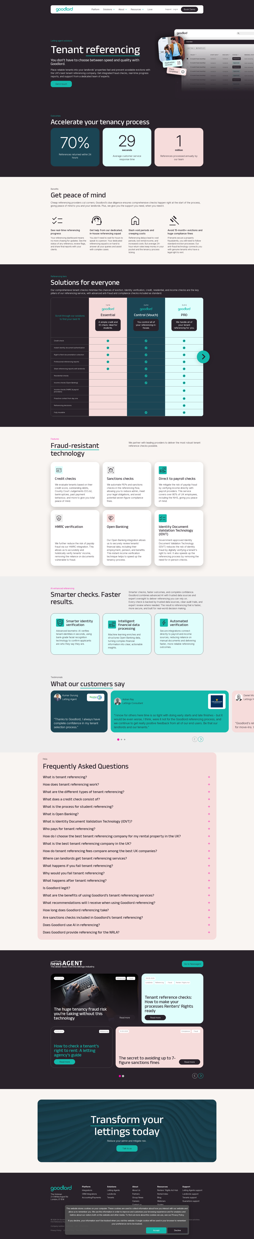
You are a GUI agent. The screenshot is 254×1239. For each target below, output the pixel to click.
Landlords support (190, 1194)
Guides (160, 1204)
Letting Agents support (192, 1190)
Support (168, 9)
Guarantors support (190, 1201)
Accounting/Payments (91, 1197)
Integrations (87, 1190)
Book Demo (189, 9)
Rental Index (162, 1194)
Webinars (161, 1201)
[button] (118, 739)
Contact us (137, 1204)
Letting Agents (113, 1190)
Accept (156, 1230)
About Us (136, 1190)
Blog (159, 1197)
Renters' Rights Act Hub (167, 1190)
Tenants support (189, 1197)
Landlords (111, 1194)
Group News (137, 1197)
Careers (135, 1201)
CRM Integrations (89, 1194)
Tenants (110, 1197)
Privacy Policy (56, 1230)
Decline (177, 1230)
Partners (136, 1194)
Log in (175, 9)
